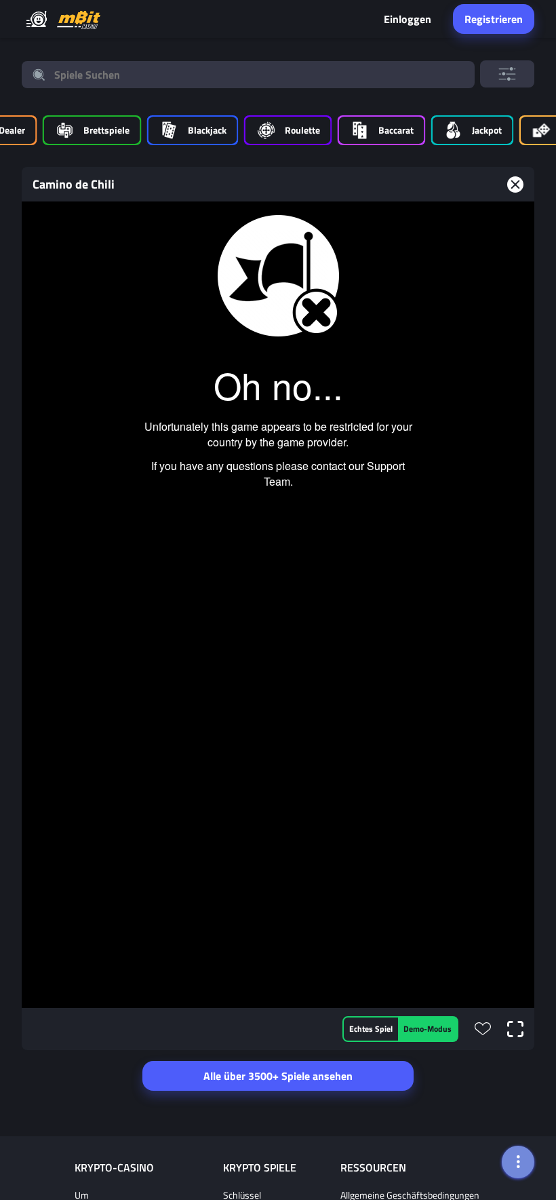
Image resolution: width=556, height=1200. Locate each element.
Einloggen (407, 19)
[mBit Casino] (78, 19)
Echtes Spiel (371, 1028)
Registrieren (493, 19)
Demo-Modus (427, 1028)
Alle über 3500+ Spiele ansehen (278, 1076)
